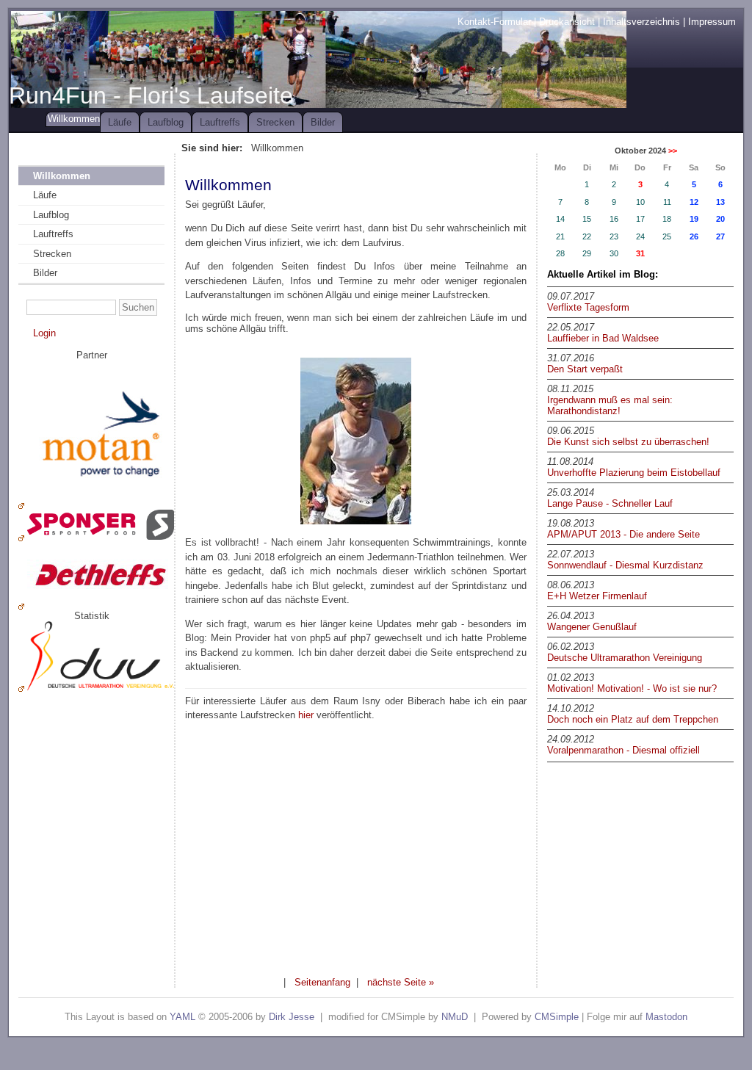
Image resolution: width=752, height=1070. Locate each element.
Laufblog (166, 122)
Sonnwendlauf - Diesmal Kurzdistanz (625, 565)
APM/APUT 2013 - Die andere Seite (623, 534)
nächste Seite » (400, 982)
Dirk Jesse (291, 1016)
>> (672, 150)
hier (306, 714)
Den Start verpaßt (585, 369)
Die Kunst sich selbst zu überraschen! (628, 441)
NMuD (454, 1016)
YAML (182, 1016)
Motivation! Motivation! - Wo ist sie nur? (632, 688)
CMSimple (557, 1016)
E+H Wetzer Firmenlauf (597, 595)
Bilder (323, 122)
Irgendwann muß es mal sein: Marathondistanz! (610, 405)
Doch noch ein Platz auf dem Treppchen (632, 719)
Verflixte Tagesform (588, 307)
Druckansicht (567, 21)
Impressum (712, 21)
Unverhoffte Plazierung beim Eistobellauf (633, 472)
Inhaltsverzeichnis (641, 21)
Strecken (275, 122)
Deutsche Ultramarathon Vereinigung (624, 657)
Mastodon (666, 1016)
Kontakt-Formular (494, 21)
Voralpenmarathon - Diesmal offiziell (623, 750)
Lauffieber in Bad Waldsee (603, 338)
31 (640, 253)
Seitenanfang (322, 982)
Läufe (119, 122)
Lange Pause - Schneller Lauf (610, 503)
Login (44, 333)
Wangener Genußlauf (592, 626)
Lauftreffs (220, 122)
